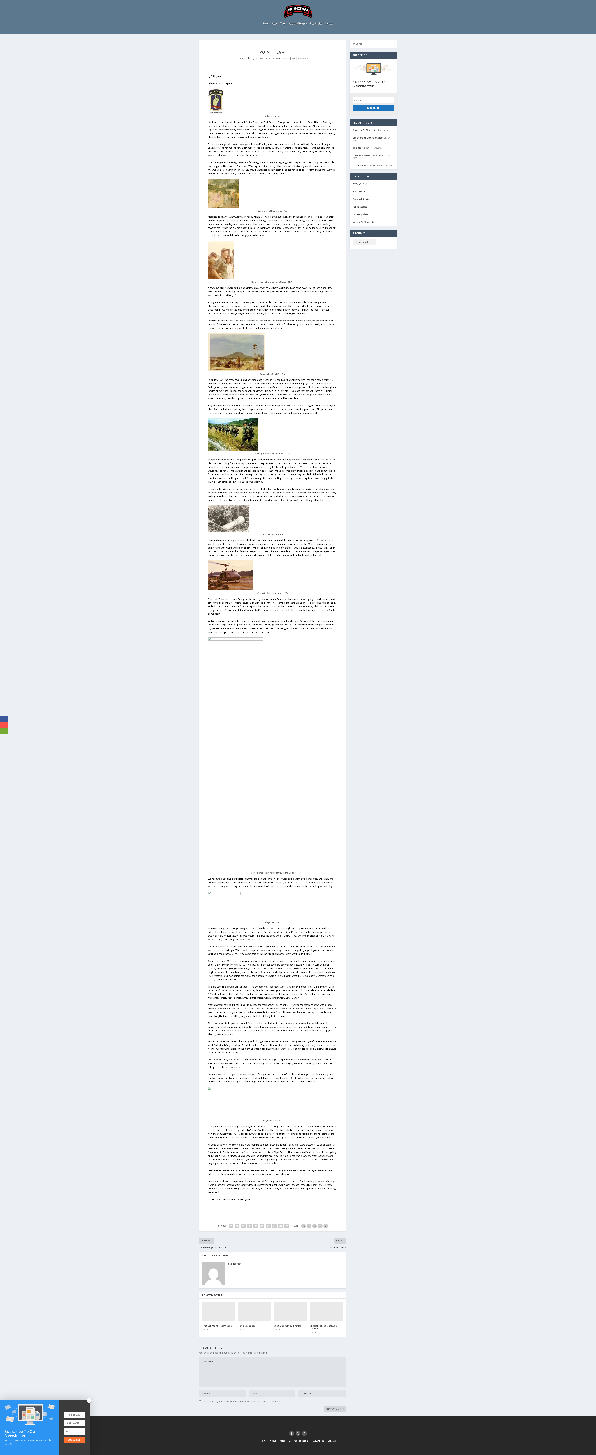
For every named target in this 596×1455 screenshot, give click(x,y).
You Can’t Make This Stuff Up (368, 155)
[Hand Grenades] (254, 1311)
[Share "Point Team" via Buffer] (268, 1226)
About (274, 23)
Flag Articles (316, 23)
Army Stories (282, 58)
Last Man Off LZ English (288, 1325)
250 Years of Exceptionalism (368, 137)
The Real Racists (361, 147)
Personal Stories (361, 199)
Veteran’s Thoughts (298, 23)
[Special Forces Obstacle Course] (326, 1311)
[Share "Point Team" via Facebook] (231, 1226)
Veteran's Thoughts (363, 221)
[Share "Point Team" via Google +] (243, 1226)
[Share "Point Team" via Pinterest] (256, 1226)
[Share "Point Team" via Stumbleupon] (274, 1226)
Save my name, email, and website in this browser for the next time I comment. (242, 1401)
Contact (329, 23)
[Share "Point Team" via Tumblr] (249, 1226)
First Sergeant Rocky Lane (217, 1325)
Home (265, 23)
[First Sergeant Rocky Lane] (218, 1311)
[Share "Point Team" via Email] (281, 1226)
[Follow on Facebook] (291, 1433)
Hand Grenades (246, 1325)
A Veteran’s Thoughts (364, 130)
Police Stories (360, 206)
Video (282, 23)
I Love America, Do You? (365, 165)
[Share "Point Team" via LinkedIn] (262, 1226)
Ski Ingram (252, 58)
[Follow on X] (298, 1433)
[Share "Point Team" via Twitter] (237, 1226)
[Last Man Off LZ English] (290, 1311)
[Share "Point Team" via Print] (287, 1226)
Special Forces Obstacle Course (323, 1327)
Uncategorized (361, 214)
